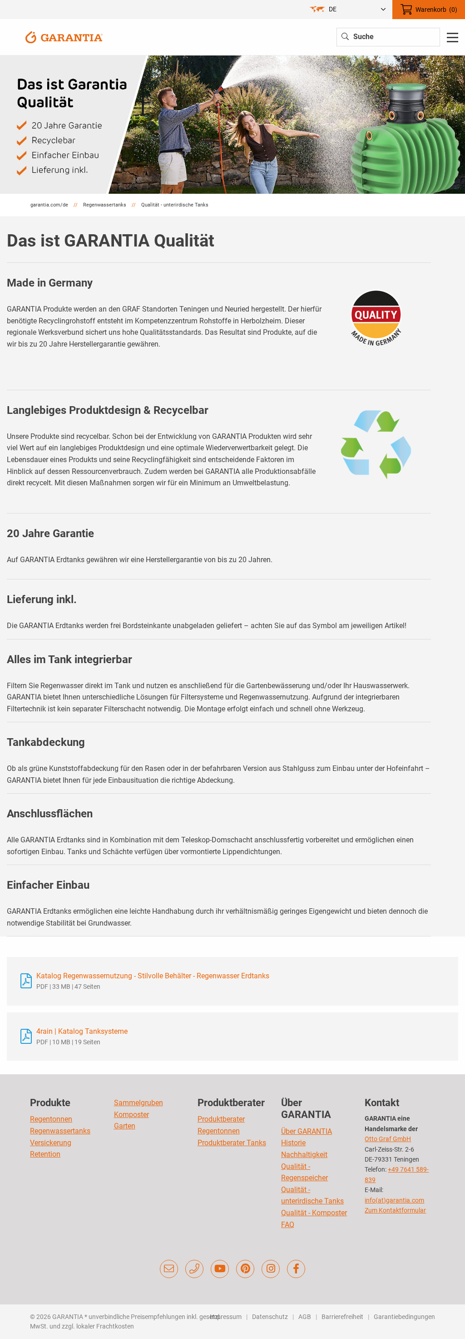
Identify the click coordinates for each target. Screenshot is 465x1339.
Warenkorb (436, 9)
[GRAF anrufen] (194, 1269)
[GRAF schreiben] (169, 1269)
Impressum (226, 1316)
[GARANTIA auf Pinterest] (245, 1269)
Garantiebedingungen (404, 1316)
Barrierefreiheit (342, 1316)
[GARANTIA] (64, 36)
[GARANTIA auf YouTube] (220, 1269)
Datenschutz (270, 1316)
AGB (304, 1316)
